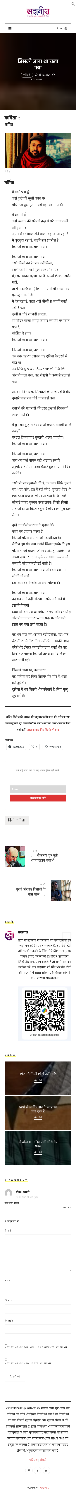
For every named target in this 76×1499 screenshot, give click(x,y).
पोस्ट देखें (38, 1080)
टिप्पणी (9, 1231)
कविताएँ (27, 75)
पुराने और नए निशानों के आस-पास (38, 890)
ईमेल (8, 1301)
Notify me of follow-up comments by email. (36, 1347)
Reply (66, 1208)
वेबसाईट (9, 1321)
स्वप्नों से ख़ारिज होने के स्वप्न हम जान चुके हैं (38, 1109)
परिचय (33, 1460)
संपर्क (43, 1460)
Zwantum (44, 1488)
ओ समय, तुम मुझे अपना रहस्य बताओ (38, 856)
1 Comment (37, 80)
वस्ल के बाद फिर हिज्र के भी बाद (43, 730)
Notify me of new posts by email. (28, 1363)
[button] (73, 4)
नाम (8, 1281)
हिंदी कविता (16, 821)
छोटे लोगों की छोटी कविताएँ (38, 1074)
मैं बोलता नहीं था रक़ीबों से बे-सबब (38, 1144)
